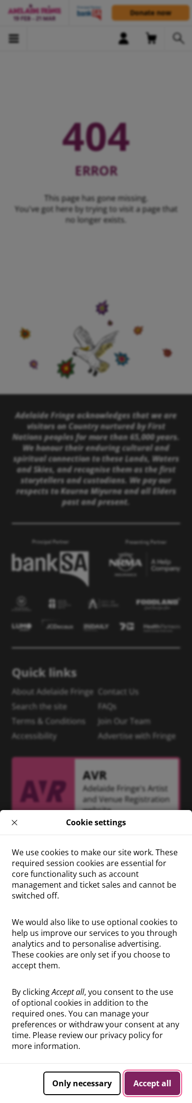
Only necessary (82, 1083)
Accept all (152, 1083)
